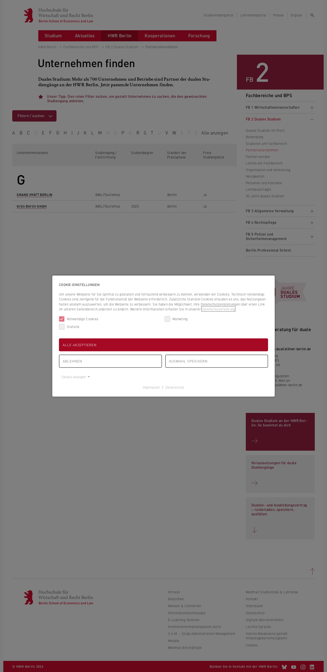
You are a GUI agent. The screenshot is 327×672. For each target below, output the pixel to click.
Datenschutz (175, 387)
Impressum (151, 387)
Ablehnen (72, 361)
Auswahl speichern (188, 361)
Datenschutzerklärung (218, 309)
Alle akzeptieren (80, 344)
